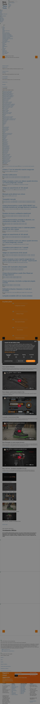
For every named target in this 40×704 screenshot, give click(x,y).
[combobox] (35, 341)
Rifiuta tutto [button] (20, 360)
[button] (20, 352)
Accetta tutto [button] (30, 360)
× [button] (36, 341)
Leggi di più (15, 350)
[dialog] (20, 352)
